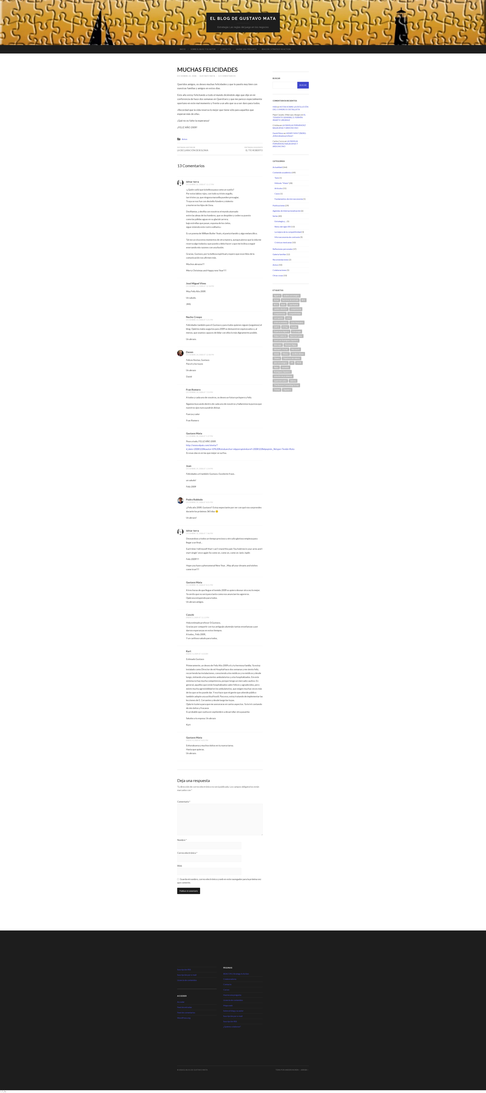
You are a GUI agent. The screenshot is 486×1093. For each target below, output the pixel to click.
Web (179, 866)
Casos (277, 193)
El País (285, 327)
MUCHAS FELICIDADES (207, 69)
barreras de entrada (290, 300)
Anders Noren (292, 1070)
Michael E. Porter (281, 349)
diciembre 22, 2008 (186, 76)
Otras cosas (278, 275)
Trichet (277, 390)
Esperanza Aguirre (281, 331)
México (285, 354)
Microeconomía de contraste (287, 237)
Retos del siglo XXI (283, 226)
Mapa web (228, 1005)
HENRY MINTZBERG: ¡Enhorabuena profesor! (289, 134)
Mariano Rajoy (290, 345)
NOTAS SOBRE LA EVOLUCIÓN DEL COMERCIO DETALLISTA (290, 108)
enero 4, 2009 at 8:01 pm (197, 740)
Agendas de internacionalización (287, 211)
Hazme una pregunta (246, 49)
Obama (277, 358)
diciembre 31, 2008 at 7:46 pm (199, 533)
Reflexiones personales (282, 249)
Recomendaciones (280, 259)
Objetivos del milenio (291, 358)
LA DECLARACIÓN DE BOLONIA (192, 149)
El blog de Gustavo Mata (243, 18)
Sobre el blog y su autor (203, 49)
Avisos (184, 139)
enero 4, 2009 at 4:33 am (197, 654)
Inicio (183, 49)
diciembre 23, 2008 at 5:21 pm (199, 320)
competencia (296, 309)
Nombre (182, 840)
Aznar (276, 300)
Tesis (277, 178)
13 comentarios (227, 76)
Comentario (183, 801)
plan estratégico (280, 363)
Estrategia (296, 331)
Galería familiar (279, 254)
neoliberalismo (298, 354)
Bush (283, 305)
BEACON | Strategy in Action (276, 49)
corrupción (278, 318)
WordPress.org (183, 1018)
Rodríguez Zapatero (282, 372)
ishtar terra (192, 181)
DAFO (276, 327)
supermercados (280, 381)
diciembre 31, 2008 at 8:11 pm (199, 585)
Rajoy (276, 367)
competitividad (295, 314)
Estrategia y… (280, 221)
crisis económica (280, 322)
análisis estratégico (291, 296)
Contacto (226, 49)
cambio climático (280, 309)
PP (292, 363)
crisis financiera (297, 322)
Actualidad (277, 167)
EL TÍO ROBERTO (254, 149)
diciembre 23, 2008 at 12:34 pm (200, 286)
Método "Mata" (282, 183)
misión (276, 354)
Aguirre (277, 296)
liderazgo (277, 345)
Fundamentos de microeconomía (289, 199)
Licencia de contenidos (187, 980)
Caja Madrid (293, 305)
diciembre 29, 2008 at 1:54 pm (199, 469)
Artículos (278, 188)
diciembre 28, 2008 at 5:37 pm (199, 436)
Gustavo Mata (207, 76)
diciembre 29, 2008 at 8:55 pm (199, 502)
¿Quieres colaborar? (232, 1026)
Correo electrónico (187, 853)
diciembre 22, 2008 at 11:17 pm (200, 184)
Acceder (181, 1002)
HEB (275, 106)
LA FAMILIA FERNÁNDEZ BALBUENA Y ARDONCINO (289, 126)
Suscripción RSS (184, 969)
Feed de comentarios (186, 1012)
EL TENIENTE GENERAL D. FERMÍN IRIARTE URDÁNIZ (289, 117)
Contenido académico (282, 172)
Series (275, 216)
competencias (279, 314)
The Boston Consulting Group (286, 385)
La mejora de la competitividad (288, 232)
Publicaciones (279, 205)
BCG (276, 305)
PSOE (299, 363)
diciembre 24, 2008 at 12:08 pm (200, 355)
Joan (188, 465)
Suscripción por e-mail (186, 975)
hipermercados (296, 336)
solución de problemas (283, 376)
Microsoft (295, 349)
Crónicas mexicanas (283, 242)
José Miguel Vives (196, 283)
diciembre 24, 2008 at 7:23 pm (199, 392)
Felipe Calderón (280, 336)
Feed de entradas (184, 1007)
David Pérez (278, 133)
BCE (303, 300)
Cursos (226, 989)
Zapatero (287, 390)
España (294, 327)
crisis (288, 318)
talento (293, 381)
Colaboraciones (279, 270)
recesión (285, 367)
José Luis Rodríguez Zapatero (286, 340)
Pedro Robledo (194, 499)
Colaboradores (229, 979)
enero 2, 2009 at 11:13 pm (197, 617)
